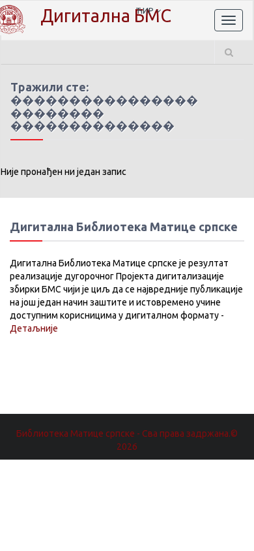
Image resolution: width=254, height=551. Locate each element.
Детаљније (34, 328)
